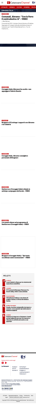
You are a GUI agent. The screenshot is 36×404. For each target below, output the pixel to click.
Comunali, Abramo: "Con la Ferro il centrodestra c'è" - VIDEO (17, 17)
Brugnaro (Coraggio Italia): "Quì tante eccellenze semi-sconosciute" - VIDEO (16, 257)
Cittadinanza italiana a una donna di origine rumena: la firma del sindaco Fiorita (17, 299)
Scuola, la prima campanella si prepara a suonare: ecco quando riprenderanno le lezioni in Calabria (18, 308)
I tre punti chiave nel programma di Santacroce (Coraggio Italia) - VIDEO (15, 223)
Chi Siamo (5, 395)
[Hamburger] (2, 3)
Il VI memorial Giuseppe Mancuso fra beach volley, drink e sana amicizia (17, 290)
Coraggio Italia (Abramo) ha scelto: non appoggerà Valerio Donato (16, 90)
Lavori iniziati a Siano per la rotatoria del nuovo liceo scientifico (18, 283)
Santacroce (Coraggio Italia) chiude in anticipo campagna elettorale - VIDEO (16, 190)
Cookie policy (27, 395)
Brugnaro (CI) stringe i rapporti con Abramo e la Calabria (18, 123)
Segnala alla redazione (13, 395)
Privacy (21, 395)
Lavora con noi (26, 397)
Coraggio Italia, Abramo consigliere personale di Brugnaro (15, 157)
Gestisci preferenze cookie (16, 397)
